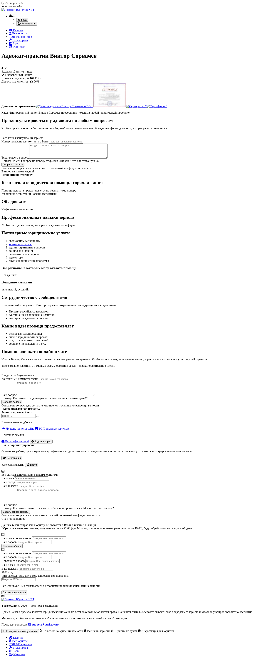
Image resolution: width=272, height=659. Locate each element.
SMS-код (35, 574)
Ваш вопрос (9, 394)
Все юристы (19, 33)
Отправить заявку (13, 164)
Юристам (19, 46)
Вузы (15, 43)
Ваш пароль (8, 542)
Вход (23, 19)
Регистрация (28, 23)
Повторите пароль (13, 560)
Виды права (20, 40)
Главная (17, 30)
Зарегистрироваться (14, 592)
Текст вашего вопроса (15, 157)
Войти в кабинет (12, 546)
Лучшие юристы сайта (19, 428)
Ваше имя (7, 478)
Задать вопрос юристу (15, 511)
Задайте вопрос (12, 402)
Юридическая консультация (21, 631)
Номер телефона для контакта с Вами (25, 141)
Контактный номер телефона (19, 378)
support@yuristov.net (45, 624)
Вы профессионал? (16, 441)
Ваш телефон (9, 485)
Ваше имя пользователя (16, 538)
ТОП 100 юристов (20, 36)
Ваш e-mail (8, 564)
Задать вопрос (42, 441)
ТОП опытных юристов (53, 428)
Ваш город (8, 482)
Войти (33, 464)
